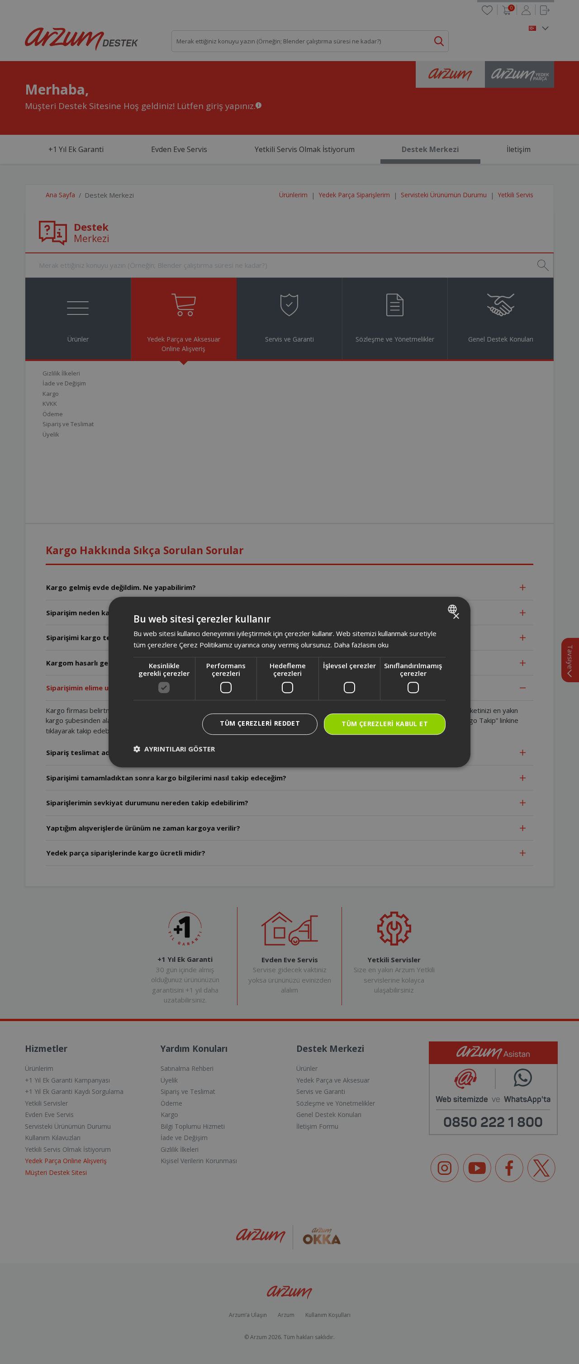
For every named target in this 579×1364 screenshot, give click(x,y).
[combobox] (453, 608)
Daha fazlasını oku (361, 644)
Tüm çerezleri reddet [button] (260, 723)
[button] (174, 749)
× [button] (455, 616)
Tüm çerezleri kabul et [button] (385, 724)
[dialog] (289, 682)
